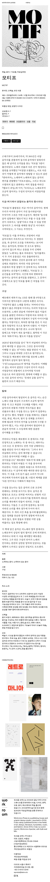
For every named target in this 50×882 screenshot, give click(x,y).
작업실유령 (25, 811)
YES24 (5, 116)
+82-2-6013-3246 (21, 870)
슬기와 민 (35, 808)
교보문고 (5, 111)
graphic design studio (22, 820)
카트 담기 (16, 141)
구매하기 (6, 141)
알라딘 (4, 114)
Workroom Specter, (28, 829)
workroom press (8, 2)
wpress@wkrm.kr (21, 872)
